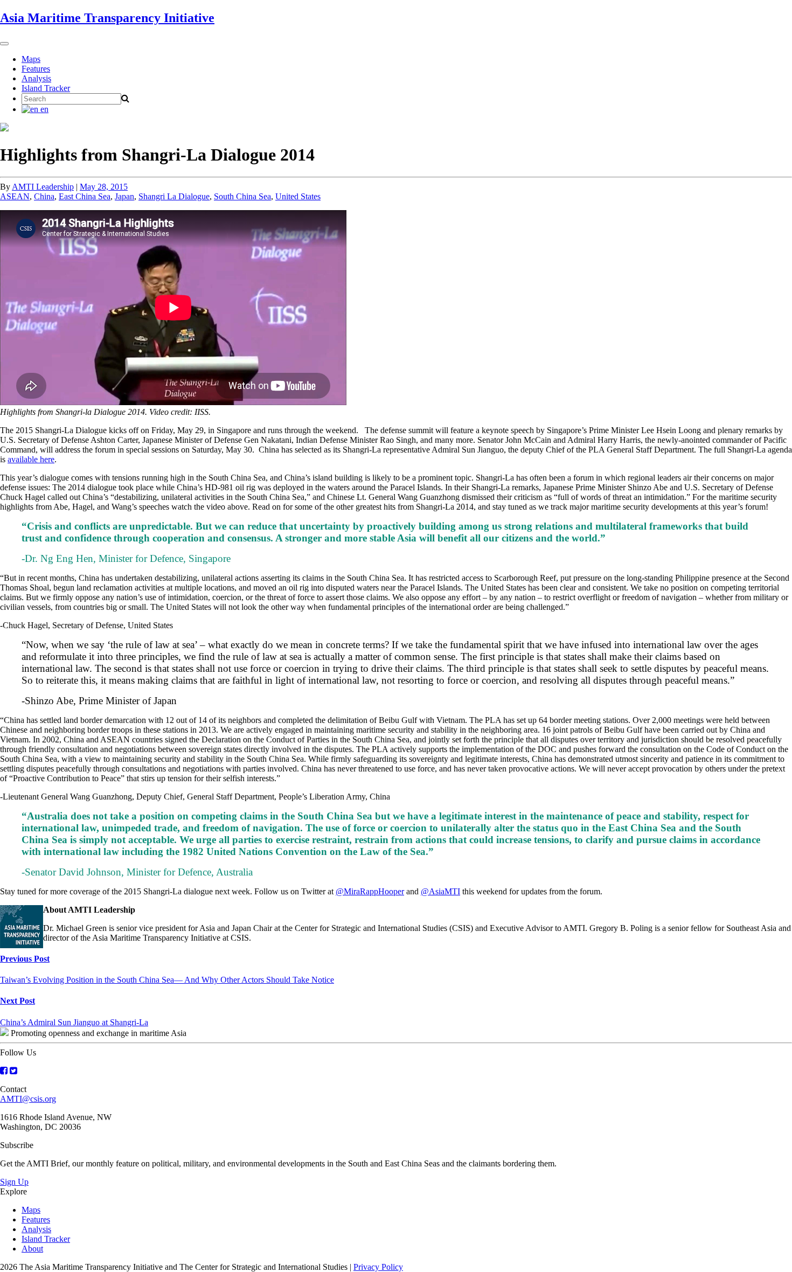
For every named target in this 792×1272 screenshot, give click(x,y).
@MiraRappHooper (370, 891)
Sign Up (14, 1181)
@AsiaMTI (440, 891)
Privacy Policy (378, 1266)
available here (31, 459)
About (32, 1248)
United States (298, 196)
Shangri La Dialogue (174, 196)
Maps (31, 59)
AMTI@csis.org (28, 1098)
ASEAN (15, 196)
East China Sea (84, 196)
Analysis (36, 78)
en (43, 109)
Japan (124, 196)
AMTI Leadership (43, 186)
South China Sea (242, 196)
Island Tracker (46, 88)
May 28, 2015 (104, 186)
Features (36, 68)
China (44, 196)
